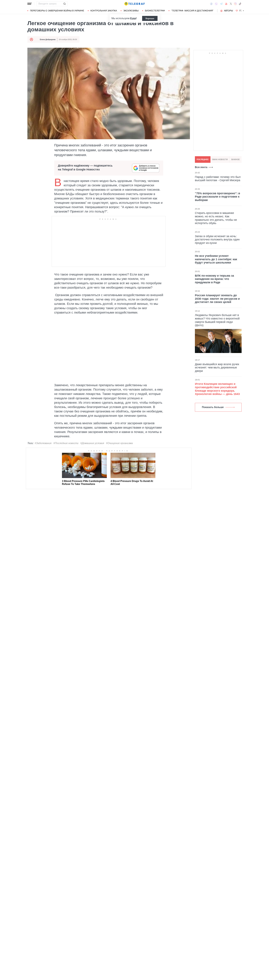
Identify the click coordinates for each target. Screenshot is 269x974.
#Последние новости (65, 443)
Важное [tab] (235, 159)
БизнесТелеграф (155, 10)
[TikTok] (240, 3)
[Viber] (216, 4)
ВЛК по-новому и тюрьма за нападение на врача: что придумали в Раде (214, 279)
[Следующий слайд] (243, 11)
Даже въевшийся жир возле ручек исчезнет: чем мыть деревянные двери (217, 367)
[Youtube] (226, 3)
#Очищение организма (119, 443)
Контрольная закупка (103, 10)
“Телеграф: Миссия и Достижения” (192, 10)
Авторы (228, 10)
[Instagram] (235, 3)
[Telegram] (221, 3)
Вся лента (201, 167)
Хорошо (149, 18)
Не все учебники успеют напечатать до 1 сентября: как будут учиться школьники (216, 259)
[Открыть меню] (29, 3)
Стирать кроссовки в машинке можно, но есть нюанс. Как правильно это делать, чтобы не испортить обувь (216, 218)
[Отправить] (64, 3)
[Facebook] (211, 3)
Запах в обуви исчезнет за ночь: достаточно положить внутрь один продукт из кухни (217, 239)
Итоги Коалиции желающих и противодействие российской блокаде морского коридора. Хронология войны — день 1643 (217, 389)
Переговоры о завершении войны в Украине (57, 10)
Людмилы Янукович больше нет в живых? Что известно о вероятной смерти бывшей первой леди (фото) (217, 320)
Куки (133, 18)
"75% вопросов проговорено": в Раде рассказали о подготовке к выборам (217, 197)
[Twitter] (231, 4)
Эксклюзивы (131, 10)
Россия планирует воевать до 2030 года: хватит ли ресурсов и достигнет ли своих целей (217, 299)
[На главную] (134, 3)
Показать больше (213, 407)
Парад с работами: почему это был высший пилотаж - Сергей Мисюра (218, 178)
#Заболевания (43, 443)
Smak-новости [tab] (220, 159)
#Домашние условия (92, 443)
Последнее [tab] (203, 159)
